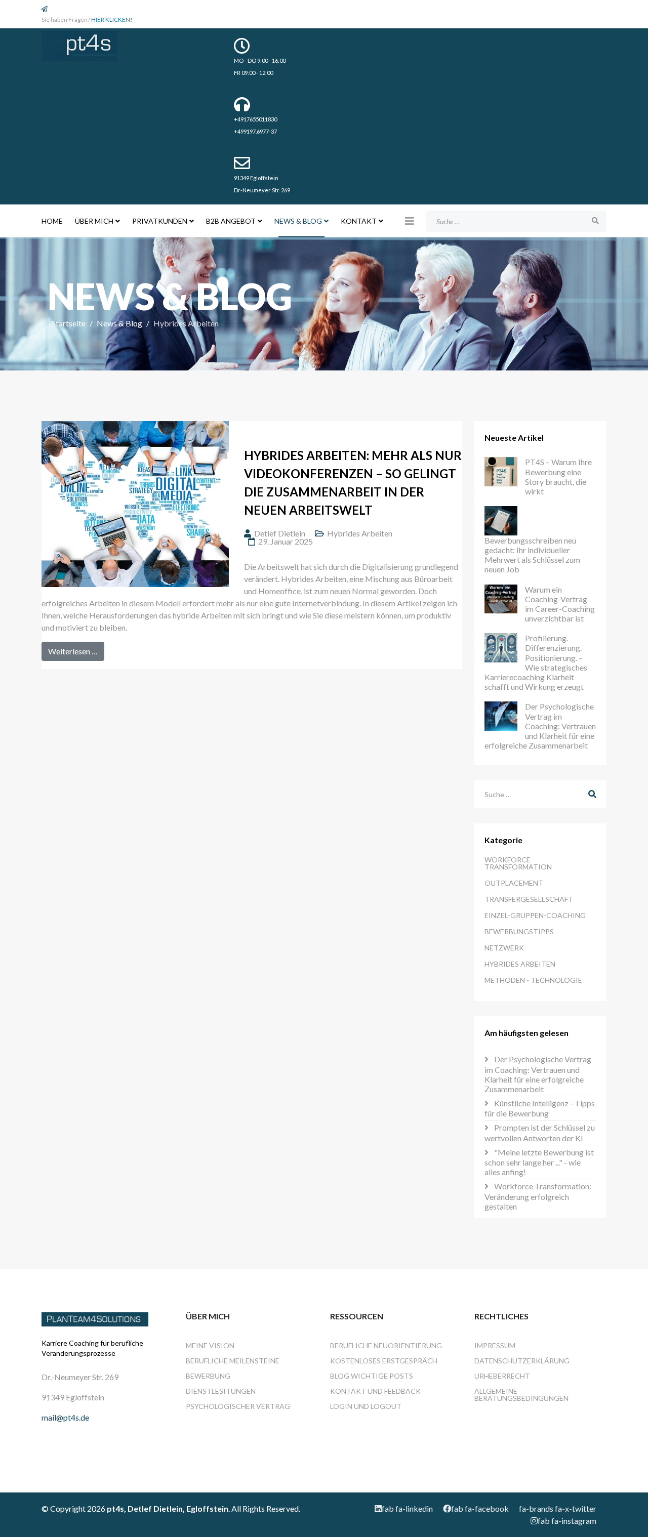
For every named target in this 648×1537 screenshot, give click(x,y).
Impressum (494, 1345)
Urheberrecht (502, 1376)
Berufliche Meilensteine (232, 1360)
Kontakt (359, 221)
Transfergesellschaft (528, 899)
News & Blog (298, 221)
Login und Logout (365, 1406)
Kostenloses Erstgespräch (383, 1360)
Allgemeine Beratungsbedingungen (521, 1394)
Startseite (69, 323)
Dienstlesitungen (221, 1391)
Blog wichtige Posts (371, 1376)
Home (52, 221)
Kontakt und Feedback (375, 1391)
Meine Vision (210, 1345)
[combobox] (516, 221)
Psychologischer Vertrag (238, 1406)
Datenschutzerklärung (522, 1360)
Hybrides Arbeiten (359, 533)
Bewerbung (208, 1376)
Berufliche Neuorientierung (386, 1345)
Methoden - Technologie (533, 980)
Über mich (94, 221)
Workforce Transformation (518, 863)
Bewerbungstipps (519, 931)
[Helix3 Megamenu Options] (409, 220)
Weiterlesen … (73, 651)
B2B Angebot (231, 221)
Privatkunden (159, 221)
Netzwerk (504, 947)
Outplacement (513, 883)
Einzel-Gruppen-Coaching (535, 915)
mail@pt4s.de (65, 1417)
